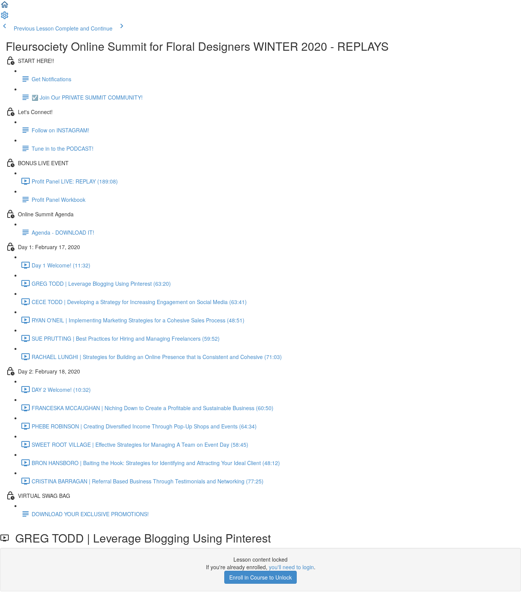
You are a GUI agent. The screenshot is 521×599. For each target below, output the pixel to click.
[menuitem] (4, 17)
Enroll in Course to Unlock (260, 577)
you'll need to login (291, 567)
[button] (4, 7)
